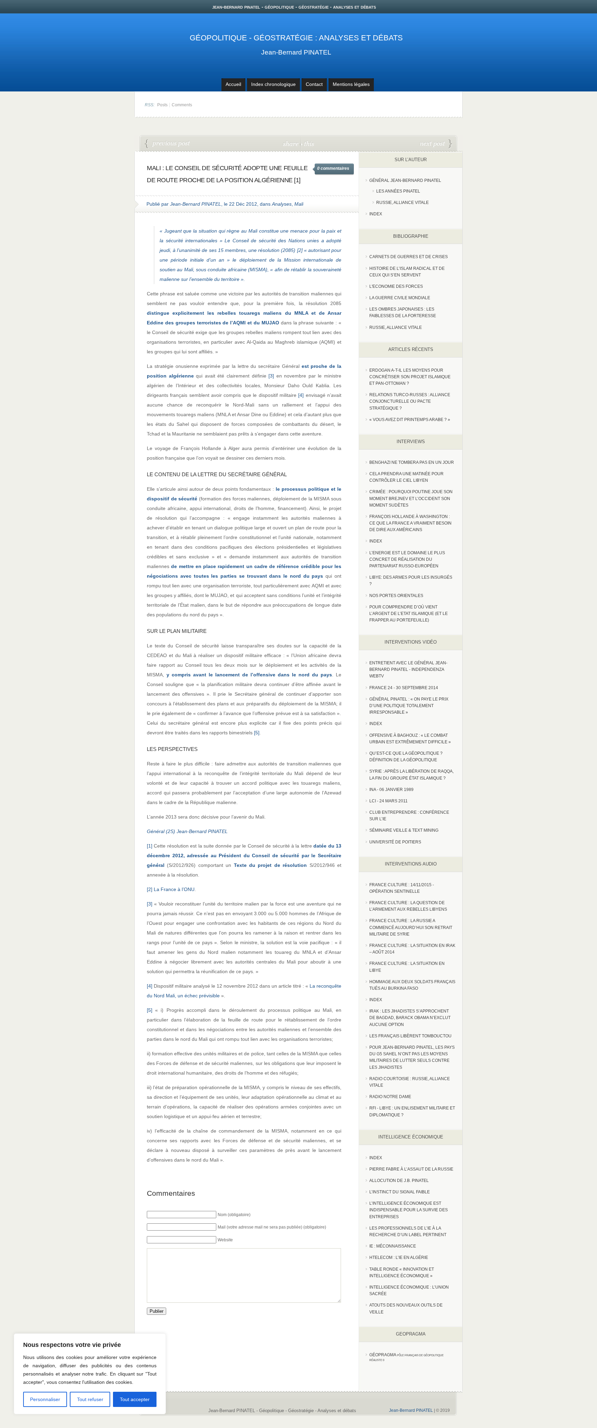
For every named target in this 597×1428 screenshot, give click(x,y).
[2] (300, 250)
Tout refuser (90, 1399)
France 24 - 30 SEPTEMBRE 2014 (403, 687)
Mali (298, 204)
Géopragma (382, 1354)
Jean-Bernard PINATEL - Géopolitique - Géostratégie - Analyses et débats (282, 1410)
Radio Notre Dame (390, 1096)
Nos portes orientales (396, 595)
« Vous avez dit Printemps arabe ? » (409, 419)
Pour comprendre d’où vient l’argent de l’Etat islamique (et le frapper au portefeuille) (408, 614)
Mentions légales (351, 84)
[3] (271, 376)
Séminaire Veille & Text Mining (403, 830)
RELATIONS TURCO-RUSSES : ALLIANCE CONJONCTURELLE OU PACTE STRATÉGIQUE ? (409, 401)
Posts (162, 104)
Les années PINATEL (398, 191)
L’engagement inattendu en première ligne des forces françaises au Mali (436, 143)
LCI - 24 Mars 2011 (388, 801)
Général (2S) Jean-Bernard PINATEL (187, 831)
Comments (182, 104)
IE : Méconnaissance (392, 1246)
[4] (301, 395)
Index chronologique (273, 84)
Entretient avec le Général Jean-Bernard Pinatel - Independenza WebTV (408, 669)
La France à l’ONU (174, 889)
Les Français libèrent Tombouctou (410, 1036)
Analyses (282, 204)
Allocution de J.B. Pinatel (399, 1180)
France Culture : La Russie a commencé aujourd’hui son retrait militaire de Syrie (410, 927)
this (307, 143)
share (291, 143)
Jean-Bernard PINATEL (296, 52)
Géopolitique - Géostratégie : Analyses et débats (296, 37)
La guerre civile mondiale (399, 297)
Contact (314, 84)
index (375, 214)
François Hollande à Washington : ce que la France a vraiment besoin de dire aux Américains (410, 523)
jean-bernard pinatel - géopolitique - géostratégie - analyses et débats (294, 7)
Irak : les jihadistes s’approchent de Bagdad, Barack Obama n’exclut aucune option (410, 1018)
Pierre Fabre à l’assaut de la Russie (411, 1169)
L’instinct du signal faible (399, 1192)
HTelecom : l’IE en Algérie (398, 1257)
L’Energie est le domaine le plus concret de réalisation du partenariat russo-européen (407, 559)
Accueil (233, 84)
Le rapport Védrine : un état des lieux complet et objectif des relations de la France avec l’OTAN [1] (167, 143)
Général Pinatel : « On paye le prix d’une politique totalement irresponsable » (408, 706)
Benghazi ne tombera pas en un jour (411, 462)
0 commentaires (333, 168)
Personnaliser (45, 1399)
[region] (90, 1373)
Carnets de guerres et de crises (408, 256)
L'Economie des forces (396, 286)
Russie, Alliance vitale (402, 202)
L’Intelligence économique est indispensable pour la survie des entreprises (408, 1210)
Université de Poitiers (395, 842)
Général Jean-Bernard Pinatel (405, 180)
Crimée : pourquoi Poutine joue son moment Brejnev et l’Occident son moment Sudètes (411, 498)
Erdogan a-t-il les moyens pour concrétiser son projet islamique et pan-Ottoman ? (410, 377)
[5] (256, 732)
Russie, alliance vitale (395, 327)
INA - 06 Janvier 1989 (391, 789)
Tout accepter (135, 1399)
